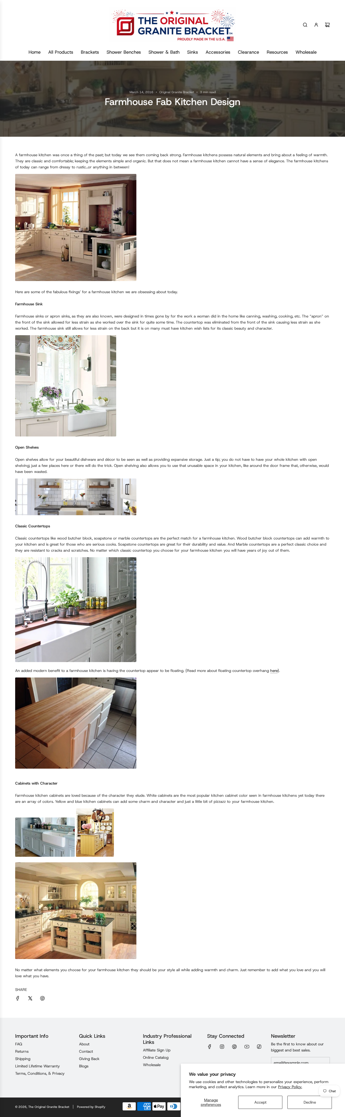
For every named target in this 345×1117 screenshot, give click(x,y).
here (274, 670)
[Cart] (327, 24)
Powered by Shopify (91, 1107)
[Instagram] (222, 1046)
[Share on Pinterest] (42, 999)
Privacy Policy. (290, 1086)
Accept (260, 1102)
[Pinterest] (234, 1046)
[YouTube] (246, 1046)
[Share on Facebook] (17, 999)
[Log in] (316, 24)
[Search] (305, 24)
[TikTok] (259, 1046)
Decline (310, 1102)
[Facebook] (209, 1046)
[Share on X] (30, 999)
